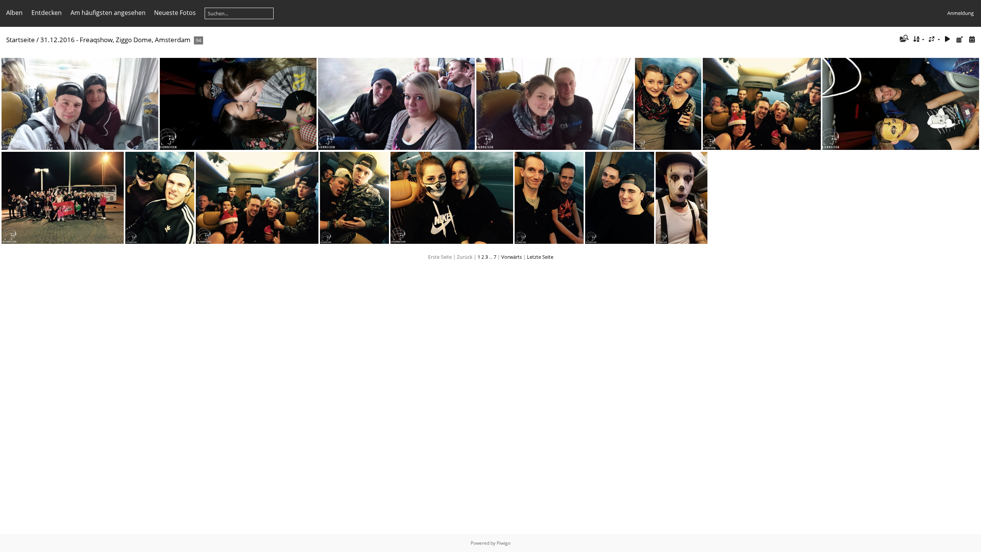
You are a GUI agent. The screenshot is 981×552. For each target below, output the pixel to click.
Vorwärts (511, 256)
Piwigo (503, 543)
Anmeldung (960, 13)
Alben (14, 12)
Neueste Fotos (175, 12)
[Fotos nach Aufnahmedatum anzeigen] (971, 39)
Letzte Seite (540, 256)
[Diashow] (947, 39)
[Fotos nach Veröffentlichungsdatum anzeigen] (959, 39)
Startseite (20, 39)
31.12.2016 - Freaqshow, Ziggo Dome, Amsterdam (115, 39)
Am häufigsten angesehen (108, 12)
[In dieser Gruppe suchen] (903, 39)
